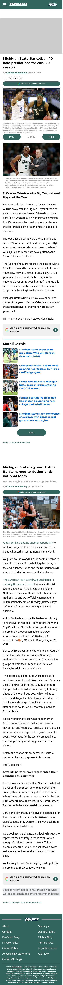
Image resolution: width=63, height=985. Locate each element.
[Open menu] (4, 4)
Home (6, 442)
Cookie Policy (10, 948)
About (5, 926)
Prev (11, 136)
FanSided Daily (11, 937)
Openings (43, 926)
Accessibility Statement (16, 953)
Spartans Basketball (21, 442)
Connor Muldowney (16, 72)
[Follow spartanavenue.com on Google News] (55, 330)
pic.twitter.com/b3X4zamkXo (32, 636)
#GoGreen (9, 636)
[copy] (21, 78)
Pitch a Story (45, 937)
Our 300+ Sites (46, 931)
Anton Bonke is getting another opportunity (28, 542)
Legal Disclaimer (47, 948)
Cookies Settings (12, 959)
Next (51, 136)
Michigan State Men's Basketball (26, 902)
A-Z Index (43, 953)
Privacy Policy (10, 942)
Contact (7, 931)
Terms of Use (45, 942)
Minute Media (17, 967)
